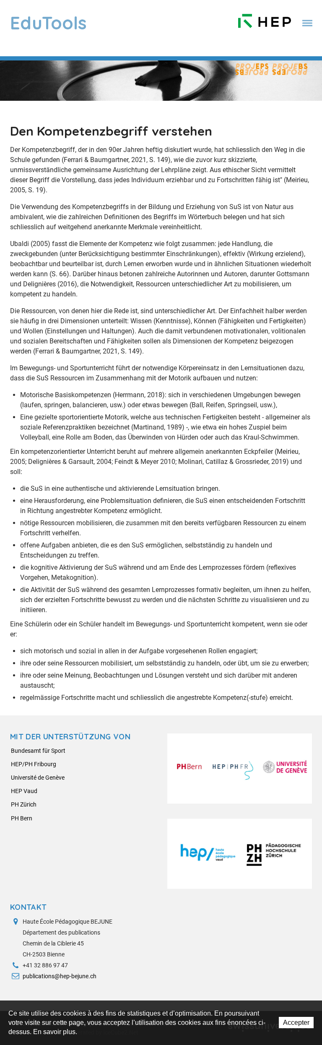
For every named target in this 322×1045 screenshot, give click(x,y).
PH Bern (21, 818)
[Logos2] (239, 853)
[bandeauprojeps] (161, 80)
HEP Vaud (24, 791)
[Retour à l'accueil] (264, 19)
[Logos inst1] (239, 768)
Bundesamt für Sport (38, 750)
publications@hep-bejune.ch (59, 976)
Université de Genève (38, 777)
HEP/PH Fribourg (33, 764)
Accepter (296, 1022)
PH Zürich (23, 804)
